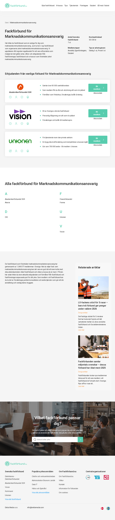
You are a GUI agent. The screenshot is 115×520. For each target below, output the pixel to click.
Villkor (61, 480)
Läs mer (81, 330)
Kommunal (9, 491)
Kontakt (62, 484)
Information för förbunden (68, 488)
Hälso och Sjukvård (39, 488)
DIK (6, 217)
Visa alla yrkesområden (40, 492)
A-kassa (59, 5)
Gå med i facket (103, 5)
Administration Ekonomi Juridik (43, 480)
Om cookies (63, 492)
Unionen (63, 217)
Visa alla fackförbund (13, 499)
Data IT (34, 484)
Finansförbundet (66, 199)
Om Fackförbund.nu (66, 476)
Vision (62, 232)
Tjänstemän (73, 5)
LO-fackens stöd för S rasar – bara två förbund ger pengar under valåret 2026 (93, 305)
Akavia (7, 202)
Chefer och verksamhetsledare (43, 476)
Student (93, 5)
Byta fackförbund (48, 5)
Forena (62, 202)
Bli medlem (96, 87)
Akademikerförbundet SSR (15, 199)
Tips (66, 5)
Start (6, 23)
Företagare (84, 5)
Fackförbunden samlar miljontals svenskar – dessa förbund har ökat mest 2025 (92, 364)
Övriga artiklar (83, 313)
